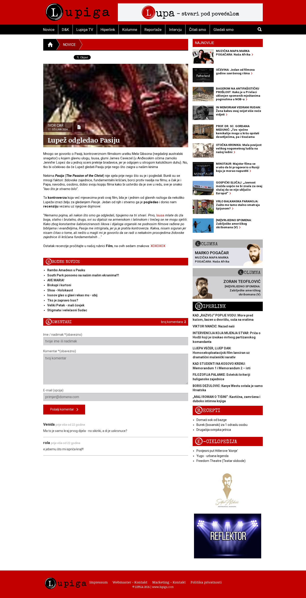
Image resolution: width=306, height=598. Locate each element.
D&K (65, 29)
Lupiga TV (84, 29)
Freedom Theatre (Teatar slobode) (221, 461)
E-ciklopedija (216, 442)
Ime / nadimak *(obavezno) (62, 334)
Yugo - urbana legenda (212, 456)
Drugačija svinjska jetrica (213, 429)
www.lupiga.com (163, 587)
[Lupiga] (77, 11)
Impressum (98, 582)
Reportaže (153, 29)
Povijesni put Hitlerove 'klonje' (217, 451)
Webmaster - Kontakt (130, 582)
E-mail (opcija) (53, 390)
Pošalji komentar (63, 409)
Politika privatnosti (206, 582)
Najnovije (204, 43)
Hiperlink (108, 29)
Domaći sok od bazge (211, 420)
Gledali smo (223, 29)
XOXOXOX (158, 246)
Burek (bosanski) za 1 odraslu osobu (222, 425)
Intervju (175, 29)
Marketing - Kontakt (169, 582)
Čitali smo (197, 29)
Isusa (160, 215)
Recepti (207, 410)
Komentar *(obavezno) (59, 351)
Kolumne (129, 29)
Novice (48, 29)
